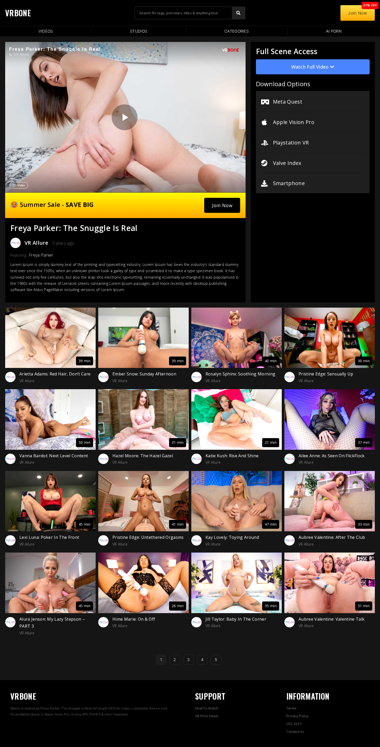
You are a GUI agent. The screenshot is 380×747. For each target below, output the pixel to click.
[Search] (238, 13)
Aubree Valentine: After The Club (332, 537)
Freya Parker (41, 255)
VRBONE (18, 13)
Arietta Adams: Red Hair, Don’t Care (54, 374)
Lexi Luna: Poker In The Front (49, 537)
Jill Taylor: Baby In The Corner (236, 619)
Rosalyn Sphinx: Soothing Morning (240, 374)
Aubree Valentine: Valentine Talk (331, 619)
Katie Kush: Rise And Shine (232, 456)
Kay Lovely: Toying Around (232, 537)
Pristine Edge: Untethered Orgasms (148, 537)
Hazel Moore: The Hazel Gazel (142, 456)
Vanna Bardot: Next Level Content (53, 456)
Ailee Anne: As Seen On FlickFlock (332, 456)
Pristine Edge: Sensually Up (326, 374)
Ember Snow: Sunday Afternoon (144, 374)
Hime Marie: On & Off (133, 619)
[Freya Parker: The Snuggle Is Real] (125, 117)
